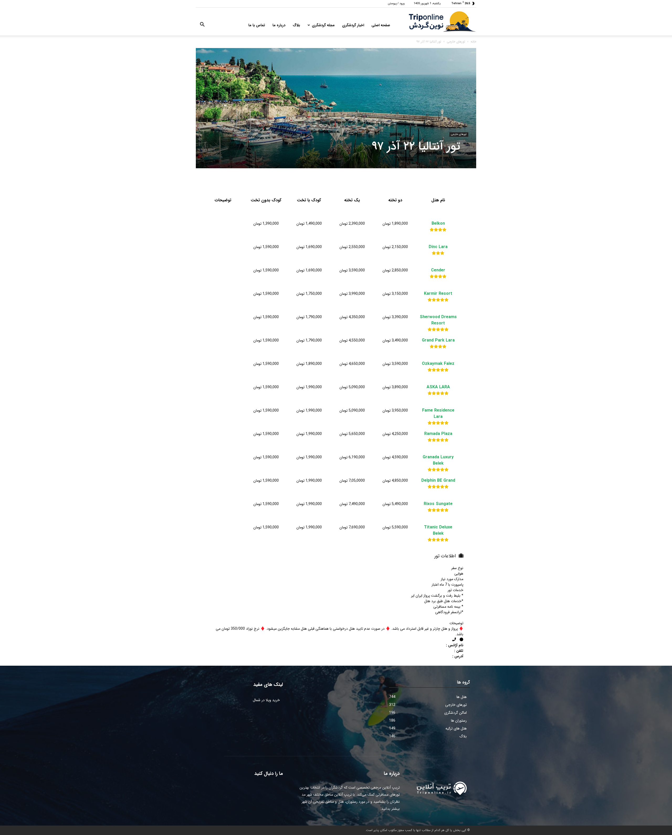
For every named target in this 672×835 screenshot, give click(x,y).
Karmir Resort (438, 294)
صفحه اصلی (380, 25)
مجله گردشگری (323, 25)
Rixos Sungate (438, 504)
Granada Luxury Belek (438, 460)
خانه (473, 41)
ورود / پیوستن (396, 3)
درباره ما (278, 25)
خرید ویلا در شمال (266, 700)
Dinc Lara (438, 247)
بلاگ (296, 25)
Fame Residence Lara (438, 413)
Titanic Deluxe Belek (438, 530)
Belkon (438, 223)
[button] (202, 25)
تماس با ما (256, 25)
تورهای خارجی (456, 41)
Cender (438, 270)
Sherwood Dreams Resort (438, 320)
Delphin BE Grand (438, 480)
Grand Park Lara (438, 340)
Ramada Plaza (438, 434)
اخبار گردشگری (353, 25)
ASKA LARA (438, 387)
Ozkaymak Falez (438, 364)
